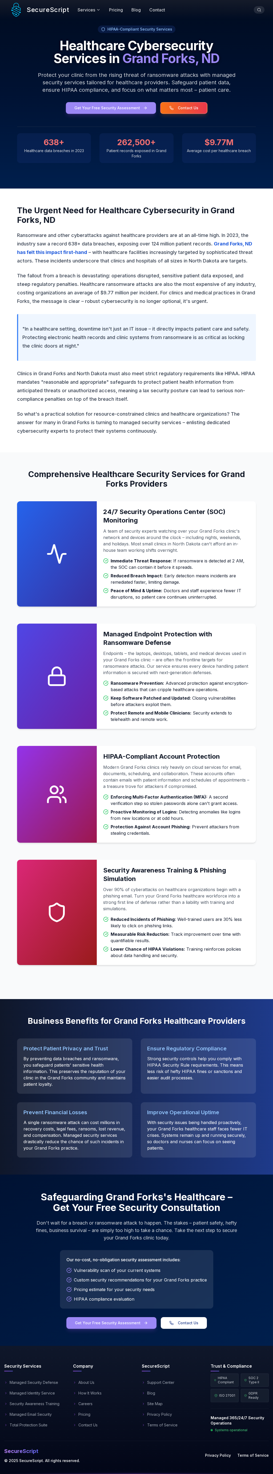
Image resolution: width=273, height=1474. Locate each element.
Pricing (116, 9)
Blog (136, 9)
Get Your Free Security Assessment (107, 108)
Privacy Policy (218, 1455)
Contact (157, 9)
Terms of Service (253, 1455)
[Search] (259, 10)
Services (86, 9)
